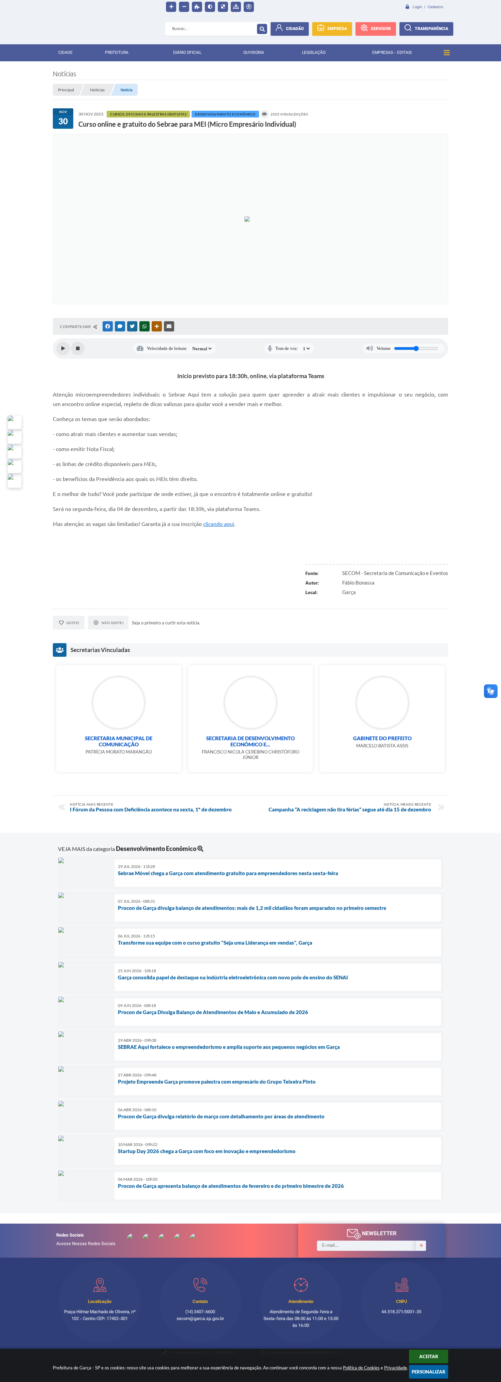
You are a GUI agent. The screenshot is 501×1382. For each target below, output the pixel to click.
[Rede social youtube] (14, 452)
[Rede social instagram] (14, 466)
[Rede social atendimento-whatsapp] (14, 422)
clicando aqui (218, 524)
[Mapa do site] (236, 7)
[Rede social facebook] (14, 481)
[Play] (63, 348)
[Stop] (78, 348)
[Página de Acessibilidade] (249, 7)
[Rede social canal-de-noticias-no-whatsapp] (14, 437)
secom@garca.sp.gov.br (200, 1319)
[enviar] (421, 1246)
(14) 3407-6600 (200, 1312)
